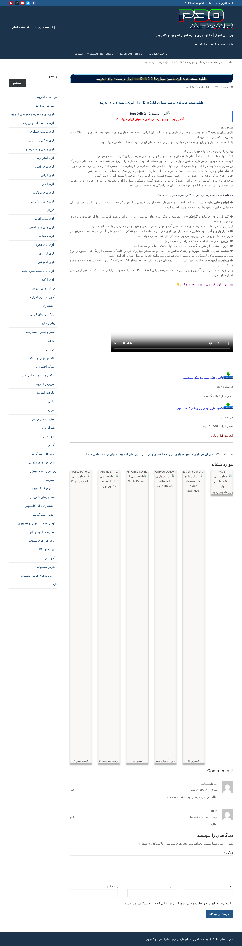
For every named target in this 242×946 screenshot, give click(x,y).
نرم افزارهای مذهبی (42, 462)
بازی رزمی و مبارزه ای (40, 149)
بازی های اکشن (45, 166)
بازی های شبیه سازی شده (38, 271)
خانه (230, 62)
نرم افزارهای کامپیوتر (43, 471)
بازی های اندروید (129, 454)
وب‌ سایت (112, 886)
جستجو (53, 76)
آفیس (51, 445)
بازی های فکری (45, 245)
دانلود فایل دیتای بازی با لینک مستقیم (200, 408)
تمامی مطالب (91, 454)
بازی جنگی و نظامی (42, 140)
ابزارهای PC (47, 549)
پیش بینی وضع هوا (43, 419)
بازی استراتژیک (45, 158)
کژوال (51, 210)
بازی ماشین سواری (187, 454)
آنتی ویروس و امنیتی (41, 358)
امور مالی (48, 436)
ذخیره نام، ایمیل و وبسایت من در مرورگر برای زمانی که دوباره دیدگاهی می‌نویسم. (176, 903)
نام (230, 886)
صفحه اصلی (19, 27)
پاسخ (72, 789)
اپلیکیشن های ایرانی (42, 314)
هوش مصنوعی (45, 567)
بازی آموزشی (46, 262)
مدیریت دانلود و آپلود (42, 532)
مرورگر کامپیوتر (41, 488)
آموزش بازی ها (45, 105)
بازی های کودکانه (44, 192)
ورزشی (50, 349)
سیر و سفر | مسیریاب (40, 332)
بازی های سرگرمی (43, 201)
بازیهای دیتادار (110, 454)
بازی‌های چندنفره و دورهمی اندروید (33, 114)
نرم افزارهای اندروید (44, 288)
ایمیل (171, 886)
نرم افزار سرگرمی (43, 453)
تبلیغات (53, 584)
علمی (51, 401)
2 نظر (188, 87)
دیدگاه (228, 852)
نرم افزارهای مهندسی (41, 540)
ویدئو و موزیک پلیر (43, 514)
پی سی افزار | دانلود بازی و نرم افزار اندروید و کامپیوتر (194, 35)
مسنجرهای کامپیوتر (42, 497)
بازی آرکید (48, 279)
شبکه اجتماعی (45, 366)
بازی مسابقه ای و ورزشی (157, 454)
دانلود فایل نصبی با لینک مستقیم (203, 377)
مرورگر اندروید (45, 384)
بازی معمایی (47, 236)
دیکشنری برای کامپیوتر (40, 506)
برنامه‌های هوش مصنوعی (35, 575)
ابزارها (51, 410)
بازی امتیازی (47, 253)
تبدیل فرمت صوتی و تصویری (36, 523)
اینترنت (50, 480)
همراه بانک (48, 427)
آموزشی (49, 558)
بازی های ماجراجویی (42, 227)
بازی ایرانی (202, 87)
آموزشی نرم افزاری (42, 297)
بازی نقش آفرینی (44, 218)
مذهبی (51, 340)
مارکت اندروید (46, 392)
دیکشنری (49, 306)
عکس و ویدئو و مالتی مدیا (38, 375)
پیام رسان (48, 323)
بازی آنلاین (48, 184)
